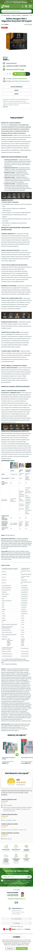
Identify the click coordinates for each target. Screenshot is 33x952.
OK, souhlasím (22, 948)
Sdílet (16, 94)
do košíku (21, 74)
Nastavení (10, 948)
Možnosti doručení (11, 63)
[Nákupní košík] (26, 6)
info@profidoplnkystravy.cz (16, 898)
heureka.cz (4, 794)
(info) (22, 69)
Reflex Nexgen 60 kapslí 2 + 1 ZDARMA (9, 758)
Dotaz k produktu (17, 87)
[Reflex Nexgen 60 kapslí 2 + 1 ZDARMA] (10, 747)
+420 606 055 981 (12, 895)
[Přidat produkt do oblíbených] (7, 763)
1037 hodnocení (20, 784)
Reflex (30, 24)
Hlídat (16, 90)
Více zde (5, 106)
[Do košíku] (17, 754)
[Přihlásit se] (22, 6)
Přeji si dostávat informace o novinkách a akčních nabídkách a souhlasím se (17, 882)
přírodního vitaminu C (18, 1)
